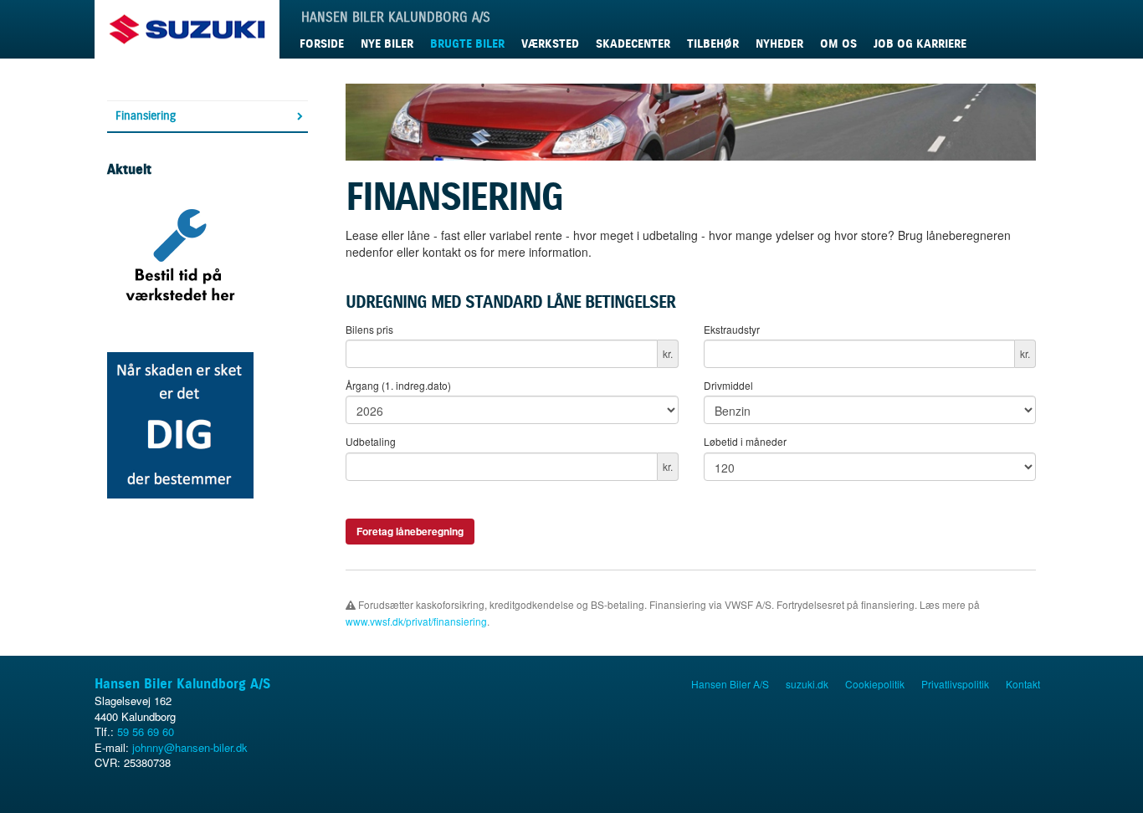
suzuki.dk (807, 684)
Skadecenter (633, 44)
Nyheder (779, 44)
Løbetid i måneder (745, 441)
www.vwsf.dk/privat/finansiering (416, 621)
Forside (322, 44)
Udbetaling (371, 441)
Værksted (550, 44)
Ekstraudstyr (732, 329)
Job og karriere (920, 44)
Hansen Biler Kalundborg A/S (182, 684)
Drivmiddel (728, 385)
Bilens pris (369, 329)
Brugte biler (467, 44)
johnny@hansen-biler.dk (190, 747)
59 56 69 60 (145, 731)
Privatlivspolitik (955, 684)
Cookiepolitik (875, 684)
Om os (838, 44)
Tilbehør (713, 44)
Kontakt (1023, 684)
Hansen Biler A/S (730, 684)
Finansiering (145, 116)
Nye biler (387, 44)
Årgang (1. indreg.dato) (398, 385)
